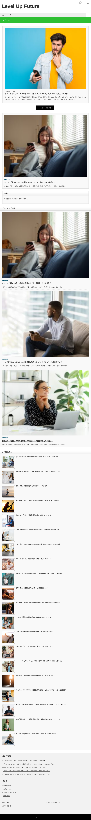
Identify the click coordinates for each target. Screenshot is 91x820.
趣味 (14, 91)
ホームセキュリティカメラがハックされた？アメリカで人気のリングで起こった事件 (36, 94)
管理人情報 (6, 796)
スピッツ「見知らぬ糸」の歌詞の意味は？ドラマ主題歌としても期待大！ (29, 182)
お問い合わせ (7, 789)
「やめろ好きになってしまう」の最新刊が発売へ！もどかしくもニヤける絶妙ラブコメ (32, 362)
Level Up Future (20, 6)
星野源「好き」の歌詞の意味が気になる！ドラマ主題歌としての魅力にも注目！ (26, 771)
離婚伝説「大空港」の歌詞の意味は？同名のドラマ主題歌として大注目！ (27, 441)
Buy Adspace (7, 785)
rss (80, 2)
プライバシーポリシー (9, 792)
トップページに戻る (45, 108)
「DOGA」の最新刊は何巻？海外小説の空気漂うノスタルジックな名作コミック (26, 774)
